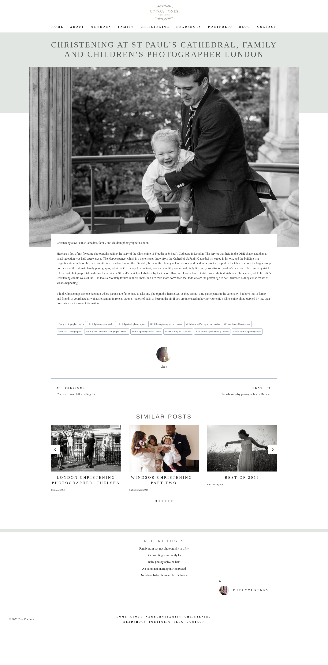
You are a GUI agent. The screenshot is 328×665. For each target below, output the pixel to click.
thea (164, 366)
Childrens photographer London (166, 324)
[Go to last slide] (55, 449)
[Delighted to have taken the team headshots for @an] (269, 627)
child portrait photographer (132, 324)
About (77, 27)
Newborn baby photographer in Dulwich (246, 391)
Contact (267, 27)
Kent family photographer (178, 331)
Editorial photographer (69, 331)
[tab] (156, 501)
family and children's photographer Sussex (107, 331)
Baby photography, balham (164, 562)
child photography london (101, 324)
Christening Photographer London (203, 324)
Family (126, 27)
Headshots (188, 27)
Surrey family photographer (247, 331)
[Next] (272, 449)
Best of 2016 (242, 477)
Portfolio (220, 27)
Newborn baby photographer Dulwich (164, 575)
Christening (155, 27)
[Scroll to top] (322, 649)
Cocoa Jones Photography (237, 324)
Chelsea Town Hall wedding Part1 (77, 391)
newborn (101, 27)
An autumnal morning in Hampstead (164, 568)
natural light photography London (212, 331)
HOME (57, 27)
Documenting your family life (164, 555)
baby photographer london (71, 324)
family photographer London (146, 331)
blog (245, 27)
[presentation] (86, 448)
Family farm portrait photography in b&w (164, 548)
